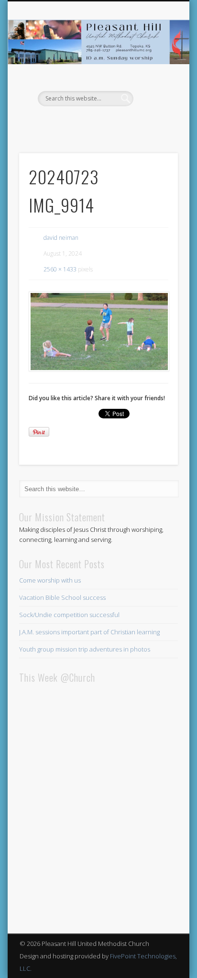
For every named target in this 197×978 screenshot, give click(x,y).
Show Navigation (154, 85)
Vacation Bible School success (62, 597)
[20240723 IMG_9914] (98, 331)
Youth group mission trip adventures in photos (84, 649)
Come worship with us (50, 580)
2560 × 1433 (60, 269)
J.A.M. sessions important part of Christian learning (89, 632)
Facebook (97, 122)
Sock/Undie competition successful (69, 614)
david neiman (61, 238)
